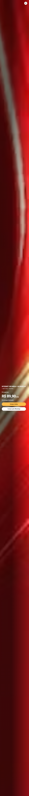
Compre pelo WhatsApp (14, 409)
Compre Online (14, 404)
